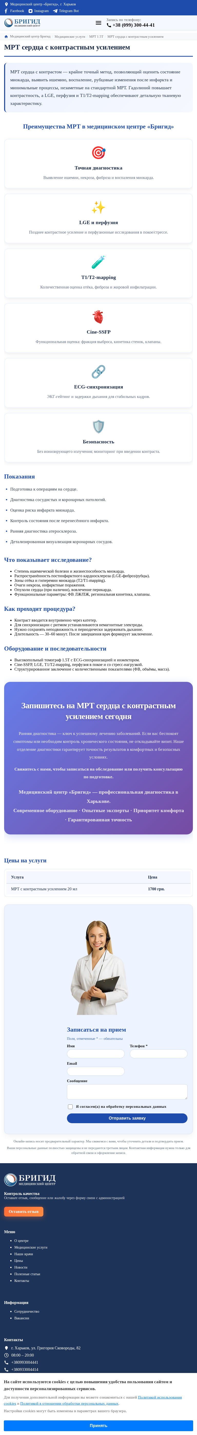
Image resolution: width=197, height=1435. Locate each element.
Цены (18, 1261)
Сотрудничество (26, 1311)
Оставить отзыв (24, 1211)
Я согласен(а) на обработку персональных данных (121, 1107)
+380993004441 (24, 1362)
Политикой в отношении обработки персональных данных (69, 1403)
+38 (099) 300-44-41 (134, 25)
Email (72, 1063)
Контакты (21, 1281)
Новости (20, 1267)
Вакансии (21, 1318)
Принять (98, 1425)
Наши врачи (23, 1254)
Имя (71, 1046)
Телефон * (139, 1046)
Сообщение (77, 1081)
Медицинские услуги (30, 1247)
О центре (21, 1241)
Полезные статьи (27, 1274)
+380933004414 (24, 1369)
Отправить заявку (127, 1118)
